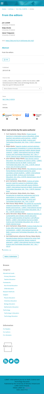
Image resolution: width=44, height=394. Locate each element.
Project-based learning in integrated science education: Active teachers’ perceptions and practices (22, 136)
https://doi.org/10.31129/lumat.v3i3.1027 (20, 41)
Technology (6, 310)
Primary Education (9, 276)
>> (10, 250)
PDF (6, 60)
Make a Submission (11, 256)
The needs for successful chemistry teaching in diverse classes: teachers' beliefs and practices (23, 205)
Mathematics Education (11, 307)
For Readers (6, 329)
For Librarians (7, 335)
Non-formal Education (11, 285)
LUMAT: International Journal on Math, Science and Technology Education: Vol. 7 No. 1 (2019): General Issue (23, 189)
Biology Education (9, 304)
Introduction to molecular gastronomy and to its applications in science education (22, 196)
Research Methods (8, 292)
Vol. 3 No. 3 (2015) (21, 9)
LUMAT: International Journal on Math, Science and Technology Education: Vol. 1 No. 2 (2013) (21, 199)
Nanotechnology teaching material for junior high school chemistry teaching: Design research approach (23, 240)
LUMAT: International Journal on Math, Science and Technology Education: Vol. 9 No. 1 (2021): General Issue (23, 141)
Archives (11, 9)
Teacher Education (9, 279)
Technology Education (11, 316)
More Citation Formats (11, 88)
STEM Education (9, 288)
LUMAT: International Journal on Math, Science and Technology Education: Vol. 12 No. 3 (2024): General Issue (22, 222)
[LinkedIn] (16, 363)
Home (4, 9)
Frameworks (7, 282)
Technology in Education (11, 313)
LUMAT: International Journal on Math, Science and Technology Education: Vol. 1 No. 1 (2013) (23, 244)
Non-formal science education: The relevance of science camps (22, 160)
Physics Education (9, 298)
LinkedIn (28, 388)
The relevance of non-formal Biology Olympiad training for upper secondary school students (24, 171)
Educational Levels (8, 273)
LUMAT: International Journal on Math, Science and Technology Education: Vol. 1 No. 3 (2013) (23, 232)
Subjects (5, 295)
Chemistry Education (10, 301)
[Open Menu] (2, 3)
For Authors (6, 332)
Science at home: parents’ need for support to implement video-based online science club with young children (22, 183)
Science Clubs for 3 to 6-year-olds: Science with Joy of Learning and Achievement (24, 228)
